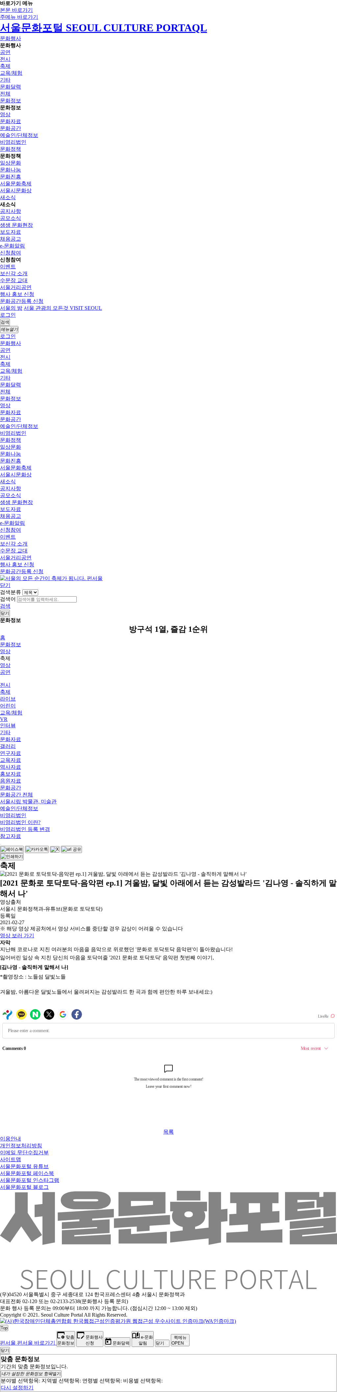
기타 (5, 80)
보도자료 (10, 232)
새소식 (8, 197)
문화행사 (10, 38)
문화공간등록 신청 (21, 301)
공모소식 (10, 218)
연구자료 (10, 753)
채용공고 (10, 239)
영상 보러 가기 (17, 935)
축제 (5, 66)
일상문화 (10, 163)
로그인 (8, 315)
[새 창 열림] (118, 1321)
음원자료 (10, 781)
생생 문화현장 (16, 225)
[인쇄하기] (12, 856)
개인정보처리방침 (21, 1145)
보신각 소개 (14, 273)
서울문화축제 (16, 183)
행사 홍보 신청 (17, 294)
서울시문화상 (16, 190)
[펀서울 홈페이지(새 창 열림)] (51, 578)
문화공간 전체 (16, 794)
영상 (5, 114)
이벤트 (8, 266)
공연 (5, 52)
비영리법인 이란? (20, 822)
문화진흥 (10, 176)
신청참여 (10, 252)
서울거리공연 (16, 287)
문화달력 (10, 87)
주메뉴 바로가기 (19, 17)
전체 (5, 93)
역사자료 (10, 767)
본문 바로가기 (16, 10)
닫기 (5, 585)
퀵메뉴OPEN (179, 1340)
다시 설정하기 (17, 1387)
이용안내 (10, 1138)
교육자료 (10, 760)
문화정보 (10, 100)
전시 (5, 59)
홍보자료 (10, 774)
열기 (31, 1373)
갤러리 (8, 746)
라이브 (8, 699)
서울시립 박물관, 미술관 (28, 801)
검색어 (8, 599)
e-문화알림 (12, 246)
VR (4, 719)
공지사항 (10, 211)
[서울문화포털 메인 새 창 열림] (168, 1286)
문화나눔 (10, 170)
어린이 (8, 706)
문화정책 (10, 149)
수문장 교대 (14, 280)
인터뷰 (8, 725)
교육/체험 (11, 73)
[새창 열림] (12, 849)
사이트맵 (10, 1159)
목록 (168, 1132)
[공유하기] (0, 844)
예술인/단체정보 (19, 135)
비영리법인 (13, 142)
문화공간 (10, 128)
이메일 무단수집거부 (24, 1152)
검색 (5, 606)
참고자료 (10, 836)
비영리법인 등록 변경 (25, 829)
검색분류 (10, 592)
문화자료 (10, 121)
